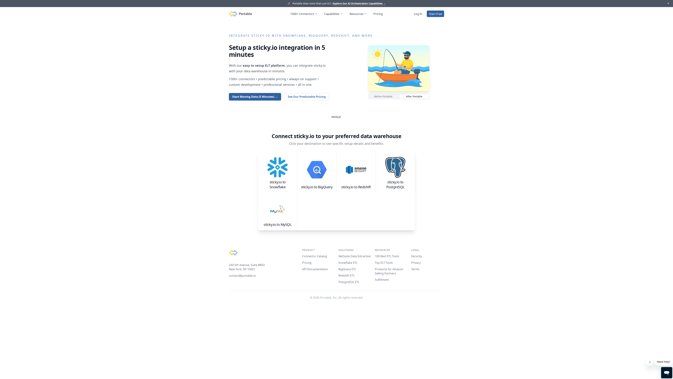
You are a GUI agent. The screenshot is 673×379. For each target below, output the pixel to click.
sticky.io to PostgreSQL (395, 184)
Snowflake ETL (348, 263)
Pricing (378, 14)
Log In (418, 14)
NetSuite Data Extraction (354, 256)
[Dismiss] (668, 3)
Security (416, 256)
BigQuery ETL (347, 269)
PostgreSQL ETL (348, 282)
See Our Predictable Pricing (307, 97)
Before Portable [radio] (383, 96)
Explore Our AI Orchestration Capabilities (359, 3)
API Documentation (315, 269)
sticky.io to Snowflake (278, 184)
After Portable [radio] (414, 96)
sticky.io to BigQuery (317, 187)
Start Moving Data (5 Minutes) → (255, 97)
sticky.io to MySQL (277, 224)
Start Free (435, 14)
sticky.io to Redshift (356, 187)
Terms (415, 269)
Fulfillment (382, 280)
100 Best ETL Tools (387, 256)
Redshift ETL (346, 275)
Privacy (416, 263)
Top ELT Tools (384, 263)
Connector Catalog (314, 256)
